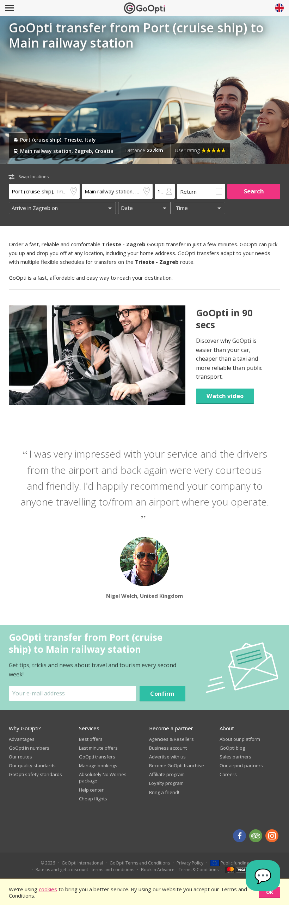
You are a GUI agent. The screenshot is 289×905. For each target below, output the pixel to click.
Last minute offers (98, 748)
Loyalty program (166, 783)
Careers (228, 774)
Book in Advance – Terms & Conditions (180, 870)
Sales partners (235, 757)
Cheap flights (93, 798)
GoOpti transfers (97, 757)
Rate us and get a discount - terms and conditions (85, 870)
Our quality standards (32, 765)
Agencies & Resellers (171, 739)
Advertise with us (167, 757)
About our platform (240, 739)
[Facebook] (239, 835)
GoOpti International (82, 863)
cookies (48, 889)
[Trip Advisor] (255, 835)
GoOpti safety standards (35, 774)
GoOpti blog (232, 748)
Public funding (234, 863)
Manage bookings (98, 765)
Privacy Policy (190, 863)
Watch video (225, 396)
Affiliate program (167, 774)
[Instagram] (271, 835)
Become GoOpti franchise (176, 765)
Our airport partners (241, 765)
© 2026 (48, 863)
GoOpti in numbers (29, 748)
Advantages (22, 739)
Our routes (20, 757)
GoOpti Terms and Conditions (140, 863)
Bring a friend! (164, 792)
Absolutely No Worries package (103, 777)
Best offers (91, 739)
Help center (91, 790)
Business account (168, 748)
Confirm (162, 693)
